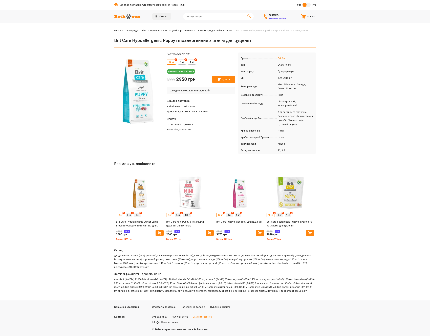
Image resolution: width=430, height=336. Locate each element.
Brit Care (282, 58)
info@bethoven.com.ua (165, 322)
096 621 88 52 (180, 316)
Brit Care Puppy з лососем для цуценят (239, 221)
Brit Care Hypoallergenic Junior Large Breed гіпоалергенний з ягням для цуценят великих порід (137, 223)
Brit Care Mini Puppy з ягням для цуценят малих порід (185, 223)
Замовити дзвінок (277, 18)
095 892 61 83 (159, 316)
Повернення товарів (193, 306)
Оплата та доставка (164, 306)
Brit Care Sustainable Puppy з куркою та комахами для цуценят (289, 223)
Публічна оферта (220, 306)
